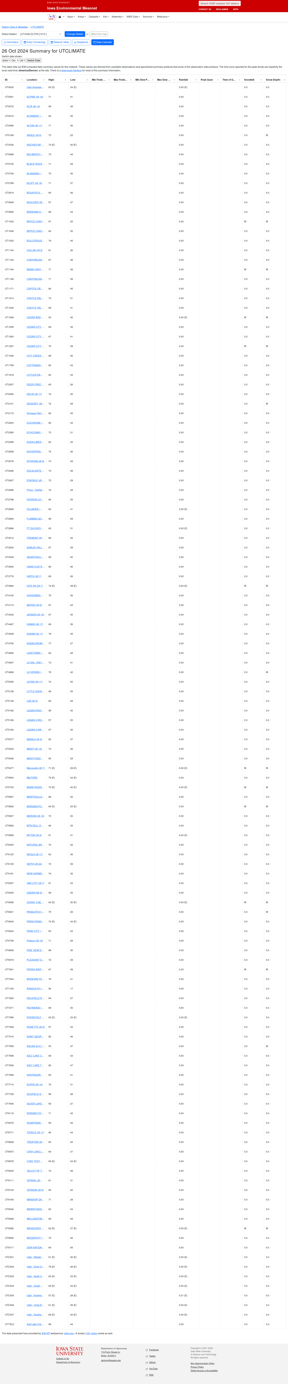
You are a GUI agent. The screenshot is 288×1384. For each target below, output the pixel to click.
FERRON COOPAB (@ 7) (40, 499)
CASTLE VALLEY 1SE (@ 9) (42, 307)
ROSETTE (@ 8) (36, 1027)
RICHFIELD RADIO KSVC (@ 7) (44, 998)
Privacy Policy (197, 1366)
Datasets (93, 16)
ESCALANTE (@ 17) (38, 470)
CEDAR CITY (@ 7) (37, 327)
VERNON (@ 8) (35, 1190)
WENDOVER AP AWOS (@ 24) (43, 1228)
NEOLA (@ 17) (35, 854)
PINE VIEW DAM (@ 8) (39, 950)
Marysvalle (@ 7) (36, 768)
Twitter (152, 1355)
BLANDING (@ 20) (37, 173)
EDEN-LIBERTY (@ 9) (39, 442)
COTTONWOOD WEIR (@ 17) (43, 365)
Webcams (162, 16)
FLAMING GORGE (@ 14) (41, 518)
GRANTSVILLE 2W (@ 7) (40, 557)
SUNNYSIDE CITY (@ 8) (40, 1122)
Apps (70, 16)
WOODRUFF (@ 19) (38, 1238)
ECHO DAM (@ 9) (36, 432)
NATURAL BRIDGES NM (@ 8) (43, 844)
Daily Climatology (36, 42)
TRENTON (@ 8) (36, 1142)
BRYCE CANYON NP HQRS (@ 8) (45, 231)
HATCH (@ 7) (34, 576)
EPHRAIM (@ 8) (35, 461)
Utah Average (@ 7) (37, 87)
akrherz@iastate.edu (111, 1360)
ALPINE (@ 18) (35, 96)
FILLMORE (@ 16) (36, 509)
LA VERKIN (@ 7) (36, 672)
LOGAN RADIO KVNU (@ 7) (42, 710)
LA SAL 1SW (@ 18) (38, 662)
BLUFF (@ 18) (34, 183)
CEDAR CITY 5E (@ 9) (39, 336)
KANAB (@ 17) (35, 633)
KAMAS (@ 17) (35, 624)
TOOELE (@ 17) (35, 1132)
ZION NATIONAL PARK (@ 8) (42, 1247)
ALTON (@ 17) (34, 125)
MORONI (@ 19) (35, 816)
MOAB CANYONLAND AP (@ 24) (45, 269)
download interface (71, 70)
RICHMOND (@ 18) (37, 1007)
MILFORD (32, 777)
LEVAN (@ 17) (34, 681)
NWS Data (132, 16)
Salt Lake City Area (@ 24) (41, 1324)
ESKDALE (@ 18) (36, 480)
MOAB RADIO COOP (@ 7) (41, 787)
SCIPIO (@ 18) (35, 1084)
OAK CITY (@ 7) (35, 883)
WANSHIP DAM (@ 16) (39, 1199)
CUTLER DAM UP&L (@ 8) (41, 375)
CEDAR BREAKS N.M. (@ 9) (42, 317)
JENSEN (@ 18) (35, 614)
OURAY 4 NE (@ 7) (37, 902)
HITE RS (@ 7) (35, 585)
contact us (205, 9)
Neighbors (82, 42)
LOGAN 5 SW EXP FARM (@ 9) (44, 729)
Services (147, 16)
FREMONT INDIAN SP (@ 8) (42, 538)
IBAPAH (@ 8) (34, 605)
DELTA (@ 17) (34, 394)
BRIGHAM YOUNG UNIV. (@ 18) (44, 979)
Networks (117, 16)
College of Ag (62, 1358)
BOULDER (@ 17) (36, 202)
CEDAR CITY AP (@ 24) (40, 346)
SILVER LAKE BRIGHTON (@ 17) (45, 1103)
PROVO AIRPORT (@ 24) (40, 969)
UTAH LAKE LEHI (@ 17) (40, 1151)
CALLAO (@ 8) (35, 250)
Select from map (99, 33)
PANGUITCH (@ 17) (38, 912)
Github (152, 1362)
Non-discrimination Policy (202, 1363)
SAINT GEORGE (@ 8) (39, 1036)
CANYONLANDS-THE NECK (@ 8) (46, 259)
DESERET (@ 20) (36, 403)
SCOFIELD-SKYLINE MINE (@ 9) (45, 1094)
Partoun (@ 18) (35, 940)
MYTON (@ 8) (34, 835)
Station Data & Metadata (15, 27)
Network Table (61, 42)
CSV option (91, 1333)
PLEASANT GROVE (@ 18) (42, 959)
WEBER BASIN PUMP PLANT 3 (44, 1209)
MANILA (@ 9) (34, 739)
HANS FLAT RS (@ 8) (38, 566)
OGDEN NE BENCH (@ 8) (41, 892)
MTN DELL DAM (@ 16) (39, 825)
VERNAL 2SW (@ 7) (38, 1180)
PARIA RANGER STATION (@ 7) (44, 921)
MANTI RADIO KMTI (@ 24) (42, 758)
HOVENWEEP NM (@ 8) (40, 595)
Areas (81, 16)
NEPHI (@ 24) (34, 864)
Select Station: (9, 34)
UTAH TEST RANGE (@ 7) (41, 1161)
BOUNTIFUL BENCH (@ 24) (42, 192)
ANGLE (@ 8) (34, 135)
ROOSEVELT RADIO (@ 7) (41, 1017)
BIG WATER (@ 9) (36, 154)
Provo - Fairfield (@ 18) (39, 490)
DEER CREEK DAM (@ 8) (41, 384)
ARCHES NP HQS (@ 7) (40, 144)
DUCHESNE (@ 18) (37, 422)
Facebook (154, 1349)
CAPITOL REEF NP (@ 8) (41, 288)
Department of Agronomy (68, 1362)
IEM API (46, 1333)
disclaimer (222, 9)
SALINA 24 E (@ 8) (37, 1046)
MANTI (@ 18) (34, 749)
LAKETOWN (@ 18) (37, 653)
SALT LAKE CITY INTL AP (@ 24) (45, 1055)
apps (235, 9)
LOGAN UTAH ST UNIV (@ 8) (43, 720)
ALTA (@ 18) (33, 106)
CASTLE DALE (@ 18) (39, 298)
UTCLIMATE (37, 27)
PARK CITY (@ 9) (36, 931)
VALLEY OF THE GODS (40, 1170)
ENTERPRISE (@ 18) (38, 451)
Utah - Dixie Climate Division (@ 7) (45, 1266)
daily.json (69, 1333)
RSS (151, 1374)
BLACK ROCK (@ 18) (38, 164)
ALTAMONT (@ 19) (37, 116)
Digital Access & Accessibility (204, 1370)
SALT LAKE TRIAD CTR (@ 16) (44, 1065)
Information (13, 42)
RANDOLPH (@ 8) (37, 988)
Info (105, 16)
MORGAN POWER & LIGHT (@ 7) (45, 806)
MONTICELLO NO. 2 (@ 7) (41, 796)
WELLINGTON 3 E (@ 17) (40, 1218)
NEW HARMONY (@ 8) (39, 873)
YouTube (153, 1368)
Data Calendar (104, 42)
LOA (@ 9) (32, 701)
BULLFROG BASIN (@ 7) (40, 240)
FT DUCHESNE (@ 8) (39, 528)
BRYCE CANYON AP (38, 221)
